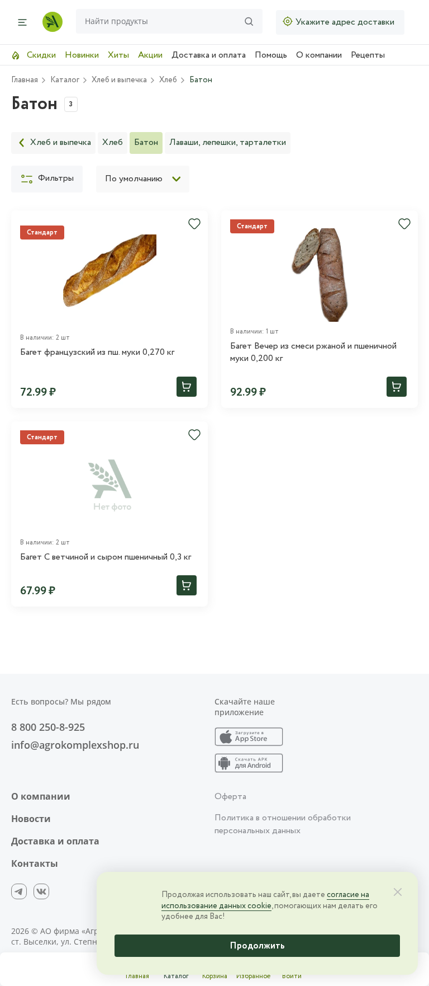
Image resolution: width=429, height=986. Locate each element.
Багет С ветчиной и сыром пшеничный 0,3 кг (105, 557)
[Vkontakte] (41, 891)
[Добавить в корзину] (187, 387)
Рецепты (368, 55)
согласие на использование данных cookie (265, 900)
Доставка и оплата (208, 55)
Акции (150, 55)
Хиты (118, 55)
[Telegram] (19, 891)
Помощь (271, 55)
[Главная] (52, 22)
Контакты (34, 863)
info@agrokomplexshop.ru (75, 745)
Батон (146, 142)
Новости (31, 819)
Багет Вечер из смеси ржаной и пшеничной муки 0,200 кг (313, 352)
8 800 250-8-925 (48, 727)
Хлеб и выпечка (60, 142)
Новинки (82, 55)
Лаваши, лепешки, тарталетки (227, 142)
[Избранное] (194, 223)
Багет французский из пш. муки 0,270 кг (97, 352)
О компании (319, 55)
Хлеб (112, 142)
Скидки (40, 55)
